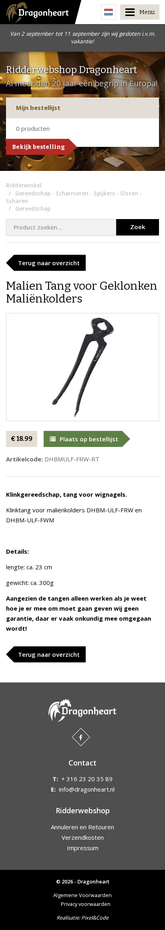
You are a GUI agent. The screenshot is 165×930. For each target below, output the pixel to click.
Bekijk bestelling (38, 146)
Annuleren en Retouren (82, 827)
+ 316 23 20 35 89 (87, 779)
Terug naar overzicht (49, 263)
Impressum (83, 848)
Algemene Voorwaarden (82, 895)
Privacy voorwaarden (86, 904)
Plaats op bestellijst (89, 439)
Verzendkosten (83, 837)
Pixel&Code (95, 917)
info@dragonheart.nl (87, 789)
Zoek (137, 227)
